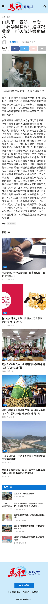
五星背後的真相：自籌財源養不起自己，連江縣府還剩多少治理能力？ (28, 504)
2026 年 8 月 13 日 (20, 497)
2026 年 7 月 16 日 (8, 279)
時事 (5, 267)
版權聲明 (35, 592)
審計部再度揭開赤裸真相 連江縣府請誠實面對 (29, 527)
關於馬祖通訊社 (14, 592)
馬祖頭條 (11, 224)
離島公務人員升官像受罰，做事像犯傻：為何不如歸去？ (23, 274)
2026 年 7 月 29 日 (20, 543)
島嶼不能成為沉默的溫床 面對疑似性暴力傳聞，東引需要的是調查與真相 (23, 471)
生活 (8, 17)
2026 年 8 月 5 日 (20, 509)
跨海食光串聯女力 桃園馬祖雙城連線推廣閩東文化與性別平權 (23, 366)
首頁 (3, 17)
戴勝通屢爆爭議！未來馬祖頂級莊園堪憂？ (29, 516)
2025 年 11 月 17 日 (28, 42)
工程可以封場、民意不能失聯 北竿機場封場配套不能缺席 (23, 457)
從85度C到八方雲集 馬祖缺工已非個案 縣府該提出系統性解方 (23, 320)
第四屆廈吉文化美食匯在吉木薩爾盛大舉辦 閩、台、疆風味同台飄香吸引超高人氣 (23, 411)
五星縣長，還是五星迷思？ (25, 493)
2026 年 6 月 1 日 (8, 477)
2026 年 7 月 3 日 (8, 371)
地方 (5, 313)
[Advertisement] (24, 554)
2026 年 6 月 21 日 (8, 417)
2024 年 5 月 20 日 (20, 520)
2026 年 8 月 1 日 (20, 532)
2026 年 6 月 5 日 (8, 463)
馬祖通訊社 (14, 42)
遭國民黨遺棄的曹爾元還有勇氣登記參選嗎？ (29, 538)
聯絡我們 (26, 592)
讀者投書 (25, 585)
